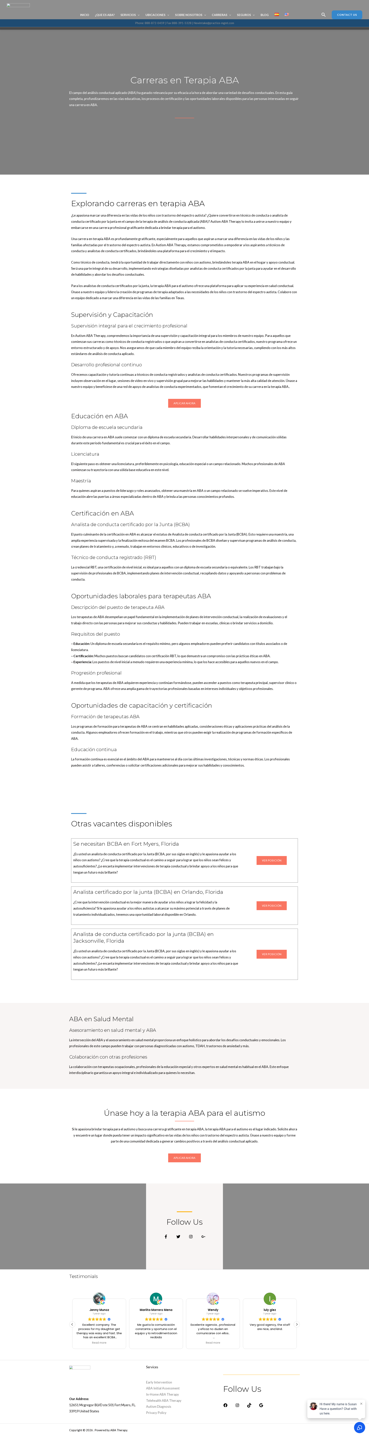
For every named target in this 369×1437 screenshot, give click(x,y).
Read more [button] (99, 1343)
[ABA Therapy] (18, 14)
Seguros (244, 15)
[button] (297, 1324)
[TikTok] (249, 1406)
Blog (265, 15)
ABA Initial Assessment (163, 1388)
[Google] (261, 1406)
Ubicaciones (155, 15)
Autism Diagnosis (158, 1406)
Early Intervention (159, 1382)
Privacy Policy (156, 1413)
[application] (138, 15)
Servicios (128, 15)
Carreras (219, 15)
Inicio (84, 15)
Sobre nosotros (188, 15)
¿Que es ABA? (105, 15)
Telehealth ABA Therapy (163, 1401)
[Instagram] (237, 1406)
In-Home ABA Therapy (162, 1394)
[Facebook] (225, 1406)
